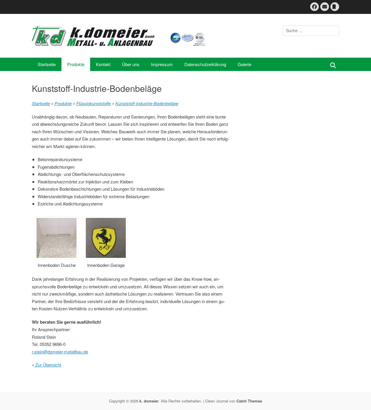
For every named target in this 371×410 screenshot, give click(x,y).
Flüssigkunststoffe (93, 103)
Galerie (244, 64)
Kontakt (103, 64)
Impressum (162, 64)
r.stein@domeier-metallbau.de (60, 352)
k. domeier (149, 401)
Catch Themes (249, 401)
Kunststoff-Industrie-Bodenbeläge (146, 103)
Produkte (75, 64)
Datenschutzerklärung (205, 64)
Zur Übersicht (47, 365)
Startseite (47, 64)
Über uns (130, 64)
